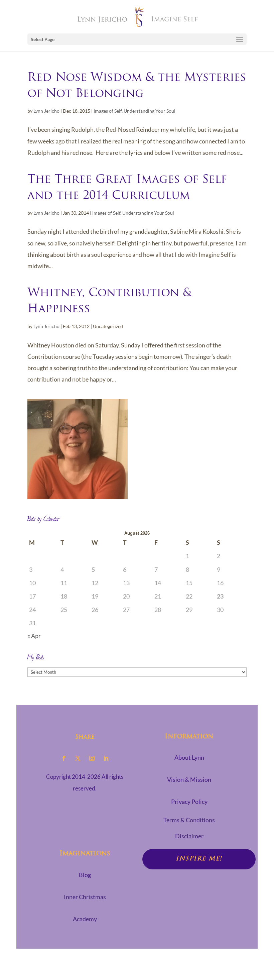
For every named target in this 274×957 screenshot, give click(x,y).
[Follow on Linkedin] (106, 758)
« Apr (34, 635)
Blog (85, 874)
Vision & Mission (189, 779)
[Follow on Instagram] (92, 758)
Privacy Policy (189, 801)
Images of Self (108, 111)
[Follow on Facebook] (63, 758)
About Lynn (189, 757)
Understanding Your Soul (149, 111)
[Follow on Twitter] (78, 758)
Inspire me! (199, 859)
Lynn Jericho (46, 111)
